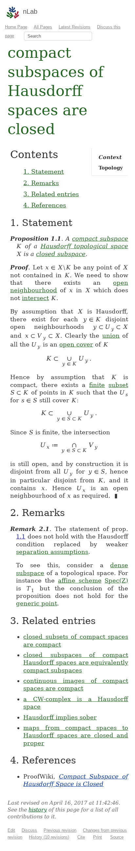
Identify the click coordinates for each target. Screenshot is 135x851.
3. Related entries (51, 194)
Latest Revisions (74, 26)
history (38, 810)
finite (97, 384)
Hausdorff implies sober (60, 717)
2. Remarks (41, 182)
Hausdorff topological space (84, 246)
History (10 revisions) (49, 837)
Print (97, 837)
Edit (11, 830)
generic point (36, 603)
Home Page (16, 26)
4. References (44, 205)
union (111, 335)
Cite (81, 837)
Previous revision (60, 830)
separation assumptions (52, 551)
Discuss (29, 830)
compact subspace (100, 238)
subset (118, 384)
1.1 (20, 536)
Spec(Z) (116, 580)
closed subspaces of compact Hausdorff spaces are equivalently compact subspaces (75, 662)
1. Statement (43, 171)
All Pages (43, 26)
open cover (76, 344)
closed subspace (61, 253)
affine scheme (80, 580)
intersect (35, 298)
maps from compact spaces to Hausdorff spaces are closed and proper (75, 735)
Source (117, 837)
